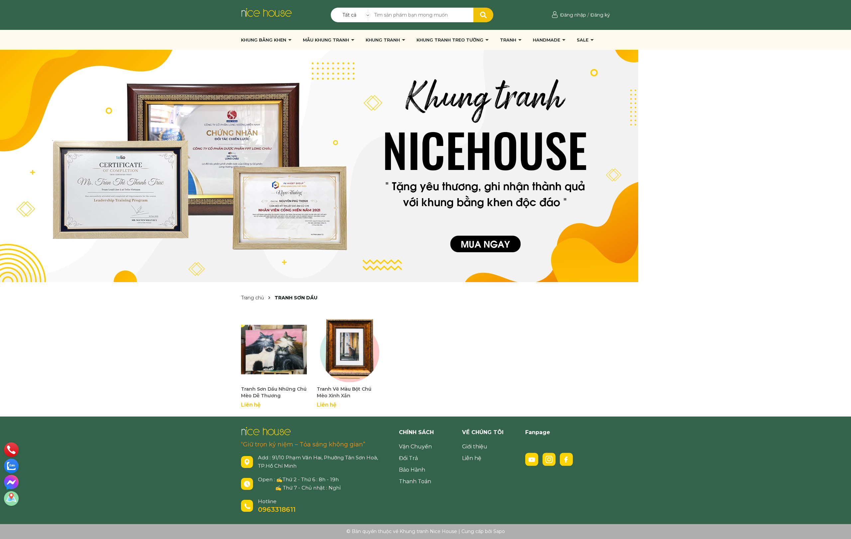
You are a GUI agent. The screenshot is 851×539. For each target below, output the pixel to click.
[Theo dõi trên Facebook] (566, 459)
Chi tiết (274, 376)
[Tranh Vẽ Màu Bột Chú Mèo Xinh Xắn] (350, 349)
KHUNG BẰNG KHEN (264, 39)
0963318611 (277, 509)
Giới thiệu (474, 446)
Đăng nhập (573, 15)
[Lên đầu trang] (839, 527)
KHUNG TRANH (383, 39)
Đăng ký (600, 15)
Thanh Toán (415, 481)
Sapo (499, 531)
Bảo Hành (412, 470)
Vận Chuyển (415, 446)
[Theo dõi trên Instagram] (550, 459)
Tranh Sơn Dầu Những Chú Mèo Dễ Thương (273, 392)
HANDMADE (547, 39)
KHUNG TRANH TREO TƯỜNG (451, 39)
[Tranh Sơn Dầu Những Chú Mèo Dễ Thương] (274, 349)
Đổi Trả (408, 458)
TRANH (509, 39)
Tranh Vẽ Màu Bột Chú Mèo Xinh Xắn (344, 392)
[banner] (319, 166)
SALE (583, 39)
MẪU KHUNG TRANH (326, 39)
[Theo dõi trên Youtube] (532, 459)
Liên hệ (471, 458)
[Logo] (266, 12)
